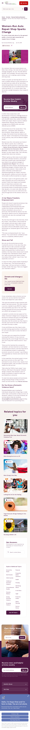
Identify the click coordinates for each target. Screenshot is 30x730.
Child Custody (9, 578)
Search (22, 637)
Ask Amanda (9, 574)
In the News (18, 590)
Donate (10, 289)
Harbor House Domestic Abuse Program (15, 147)
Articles (8, 17)
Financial (18, 570)
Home (3, 17)
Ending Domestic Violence (8, 598)
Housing (18, 582)
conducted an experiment (18, 117)
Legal (17, 593)
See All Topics (13, 612)
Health (17, 579)
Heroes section (23, 381)
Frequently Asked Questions (18, 574)
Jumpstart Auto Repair (9, 164)
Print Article (7, 45)
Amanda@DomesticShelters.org (12, 399)
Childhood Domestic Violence (8, 582)
